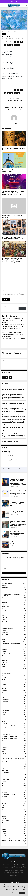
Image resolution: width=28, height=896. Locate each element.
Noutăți (4, 749)
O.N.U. (3, 751)
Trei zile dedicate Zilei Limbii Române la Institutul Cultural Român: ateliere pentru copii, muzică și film (12, 334)
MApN (3, 732)
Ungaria (4, 835)
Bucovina (4, 610)
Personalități (5, 761)
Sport (3, 811)
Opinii (3, 756)
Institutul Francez (6, 708)
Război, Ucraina (6, 779)
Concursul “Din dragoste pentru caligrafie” (16, 512)
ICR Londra (5, 701)
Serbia (4, 803)
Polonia (4, 768)
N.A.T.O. (4, 745)
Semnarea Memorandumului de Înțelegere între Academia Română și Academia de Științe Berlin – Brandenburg (18, 523)
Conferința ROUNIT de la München (16, 542)
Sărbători (4, 796)
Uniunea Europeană (7, 838)
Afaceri (4, 585)
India (3, 703)
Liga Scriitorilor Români (8, 725)
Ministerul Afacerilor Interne (9, 738)
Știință (4, 816)
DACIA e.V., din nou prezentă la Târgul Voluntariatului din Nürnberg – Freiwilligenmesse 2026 (18, 503)
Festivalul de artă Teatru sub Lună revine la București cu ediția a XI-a (13, 149)
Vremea (4, 447)
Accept (22, 892)
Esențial (4, 664)
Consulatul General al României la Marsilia (13, 637)
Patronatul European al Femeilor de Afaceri (13, 758)
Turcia (4, 827)
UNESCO (4, 833)
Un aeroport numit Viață (14, 100)
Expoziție (4, 675)
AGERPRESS (5, 587)
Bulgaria (4, 615)
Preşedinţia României (7, 777)
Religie (4, 781)
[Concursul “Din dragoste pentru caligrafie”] (5, 514)
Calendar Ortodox (6, 617)
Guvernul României (7, 695)
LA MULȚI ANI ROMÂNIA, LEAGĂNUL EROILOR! (13, 216)
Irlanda (4, 712)
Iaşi (3, 697)
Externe (4, 677)
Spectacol (4, 809)
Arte (3, 592)
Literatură (4, 727)
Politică (4, 766)
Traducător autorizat (7, 825)
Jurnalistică (5, 723)
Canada (4, 619)
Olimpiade (4, 753)
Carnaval (4, 621)
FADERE (4, 679)
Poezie (4, 764)
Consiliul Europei (6, 634)
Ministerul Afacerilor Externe (9, 736)
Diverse (4, 651)
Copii (3, 639)
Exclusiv (4, 671)
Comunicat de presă (7, 628)
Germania (4, 690)
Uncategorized (6, 831)
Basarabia (4, 602)
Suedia (4, 818)
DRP (3, 658)
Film (3, 686)
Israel (3, 714)
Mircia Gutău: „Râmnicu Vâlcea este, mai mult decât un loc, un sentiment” (17, 533)
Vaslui (3, 843)
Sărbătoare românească (8, 794)
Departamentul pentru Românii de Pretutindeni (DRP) (11, 644)
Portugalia (5, 770)
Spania (4, 807)
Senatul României (6, 798)
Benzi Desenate (6, 606)
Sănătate (4, 792)
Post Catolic (5, 772)
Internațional (5, 710)
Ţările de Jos (5, 820)
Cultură (4, 641)
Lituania (4, 729)
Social (3, 805)
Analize (4, 589)
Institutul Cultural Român (9, 706)
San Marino (5, 790)
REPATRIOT (5, 783)
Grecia (4, 692)
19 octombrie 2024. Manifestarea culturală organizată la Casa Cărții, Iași (13, 237)
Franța (4, 688)
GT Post (5, 38)
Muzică (4, 743)
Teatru (4, 822)
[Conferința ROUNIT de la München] (5, 544)
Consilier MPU (5, 632)
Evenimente (5, 668)
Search (4, 306)
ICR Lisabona (5, 699)
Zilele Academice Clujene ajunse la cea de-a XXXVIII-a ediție (13, 170)
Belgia (3, 604)
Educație (4, 662)
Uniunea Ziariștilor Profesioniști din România (14, 840)
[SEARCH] (24, 365)
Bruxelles (4, 608)
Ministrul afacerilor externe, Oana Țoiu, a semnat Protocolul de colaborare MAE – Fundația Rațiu (12, 320)
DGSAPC (4, 647)
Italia (3, 719)
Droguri (4, 655)
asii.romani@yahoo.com (17, 878)
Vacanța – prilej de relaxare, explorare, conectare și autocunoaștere (14, 109)
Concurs (4, 630)
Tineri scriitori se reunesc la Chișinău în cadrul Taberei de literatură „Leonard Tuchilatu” (12, 429)
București (4, 613)
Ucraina (4, 829)
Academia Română (7, 583)
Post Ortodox (5, 774)
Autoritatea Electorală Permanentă (11, 600)
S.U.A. (3, 787)
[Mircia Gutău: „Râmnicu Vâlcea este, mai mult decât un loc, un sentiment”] (5, 534)
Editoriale (5, 475)
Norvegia (4, 747)
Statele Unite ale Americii (9, 814)
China (3, 626)
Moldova (4, 740)
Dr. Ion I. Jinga (6, 653)
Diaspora (4, 649)
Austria (4, 597)
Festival (4, 684)
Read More (14, 894)
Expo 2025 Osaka (6, 673)
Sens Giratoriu (6, 801)
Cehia (3, 623)
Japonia (4, 721)
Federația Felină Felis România (10, 682)
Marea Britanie (6, 734)
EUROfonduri (5, 666)
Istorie (4, 716)
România (4, 785)
